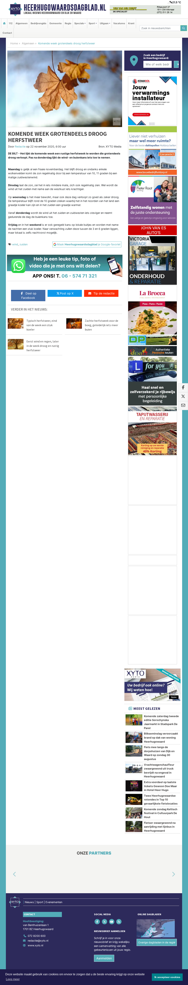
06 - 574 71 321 (79, 276)
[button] (10, 874)
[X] (104, 921)
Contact (7, 33)
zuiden (23, 244)
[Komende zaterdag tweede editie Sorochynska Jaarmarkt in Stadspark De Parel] (133, 720)
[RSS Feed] (119, 921)
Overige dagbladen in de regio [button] (156, 942)
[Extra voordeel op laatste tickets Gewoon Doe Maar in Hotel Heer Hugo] (133, 786)
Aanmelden (104, 958)
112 (10, 23)
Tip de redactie (104, 293)
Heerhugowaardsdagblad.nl (65, 7)
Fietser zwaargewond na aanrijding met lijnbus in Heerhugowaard (160, 826)
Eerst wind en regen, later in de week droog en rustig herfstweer (42, 346)
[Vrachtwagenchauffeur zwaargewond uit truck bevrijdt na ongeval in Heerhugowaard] (133, 768)
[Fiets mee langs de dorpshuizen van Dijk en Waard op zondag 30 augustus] (133, 751)
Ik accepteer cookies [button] (167, 977)
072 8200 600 (37, 935)
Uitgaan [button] (104, 23)
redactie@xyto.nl (38, 940)
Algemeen (22, 23)
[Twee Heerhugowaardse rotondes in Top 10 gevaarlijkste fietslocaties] (133, 799)
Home (14, 43)
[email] (183, 405)
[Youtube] (111, 921)
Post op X (66, 293)
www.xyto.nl (35, 945)
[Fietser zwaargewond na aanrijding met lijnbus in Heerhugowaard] (133, 826)
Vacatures (119, 23)
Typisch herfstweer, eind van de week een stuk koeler (41, 325)
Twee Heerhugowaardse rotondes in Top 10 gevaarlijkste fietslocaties (161, 799)
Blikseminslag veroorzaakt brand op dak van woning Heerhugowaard (161, 737)
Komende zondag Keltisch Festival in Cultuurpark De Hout (160, 813)
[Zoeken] (183, 28)
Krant (131, 23)
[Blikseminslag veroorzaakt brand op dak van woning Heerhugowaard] (133, 737)
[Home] (4, 23)
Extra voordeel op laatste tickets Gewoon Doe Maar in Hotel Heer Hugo (160, 786)
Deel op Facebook (28, 296)
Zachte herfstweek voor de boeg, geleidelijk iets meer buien (101, 325)
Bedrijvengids (38, 23)
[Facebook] (97, 921)
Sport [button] (92, 23)
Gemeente (55, 23)
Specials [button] (79, 23)
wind (15, 244)
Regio (68, 23)
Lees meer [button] (13, 979)
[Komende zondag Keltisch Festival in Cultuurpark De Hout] (133, 813)
